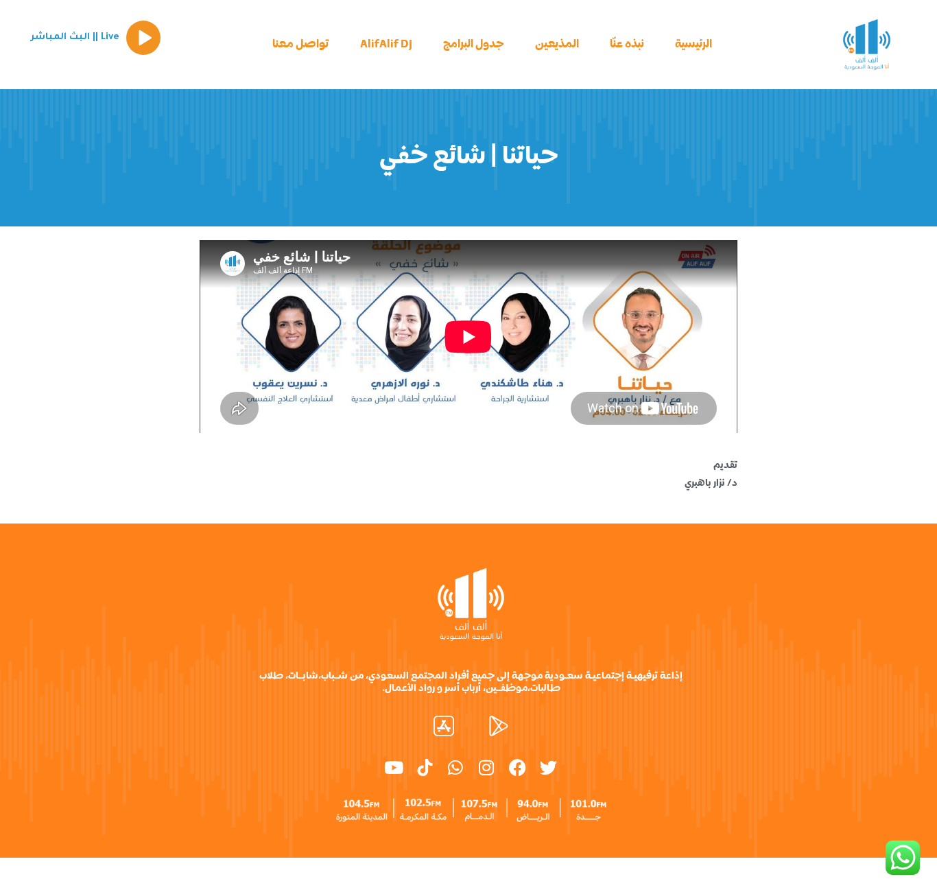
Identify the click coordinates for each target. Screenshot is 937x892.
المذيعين (557, 44)
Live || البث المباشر (74, 37)
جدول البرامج (473, 44)
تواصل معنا (300, 44)
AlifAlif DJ (386, 44)
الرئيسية (693, 44)
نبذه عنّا (627, 44)
